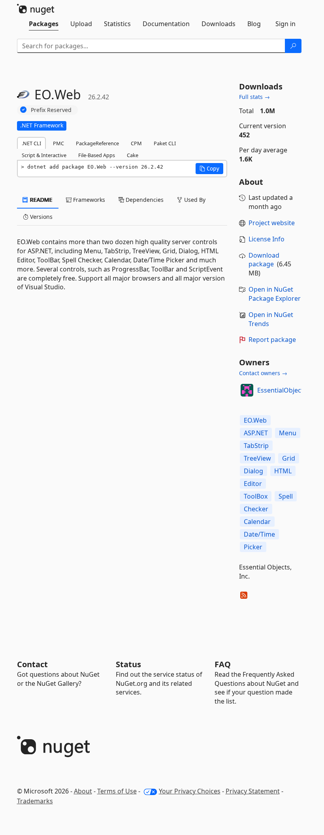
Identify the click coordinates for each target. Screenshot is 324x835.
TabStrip (256, 445)
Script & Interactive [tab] (44, 155)
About (83, 791)
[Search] (293, 46)
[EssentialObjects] (247, 390)
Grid (288, 458)
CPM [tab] (136, 143)
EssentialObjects (282, 390)
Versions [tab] (40, 216)
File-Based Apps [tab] (96, 155)
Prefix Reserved (51, 110)
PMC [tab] (58, 143)
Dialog (253, 471)
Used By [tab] (194, 199)
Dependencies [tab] (144, 199)
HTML (283, 471)
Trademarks (35, 801)
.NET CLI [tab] (31, 143)
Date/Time (259, 534)
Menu (287, 433)
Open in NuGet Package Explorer (275, 294)
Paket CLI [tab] (165, 143)
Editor (253, 483)
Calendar (257, 521)
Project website (272, 222)
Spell (286, 496)
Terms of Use (117, 791)
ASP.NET (256, 433)
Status (128, 664)
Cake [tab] (132, 155)
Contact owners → (263, 373)
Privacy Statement (253, 791)
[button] (209, 168)
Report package (272, 339)
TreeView (257, 458)
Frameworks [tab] (88, 199)
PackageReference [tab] (97, 143)
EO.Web (255, 420)
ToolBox (255, 496)
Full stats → (254, 97)
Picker (253, 547)
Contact (32, 664)
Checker (256, 509)
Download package (264, 260)
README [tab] (40, 199)
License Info (266, 239)
